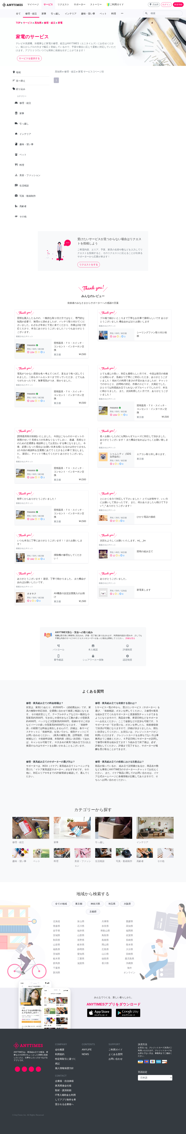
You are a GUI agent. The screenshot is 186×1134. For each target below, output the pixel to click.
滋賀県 (80, 963)
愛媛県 (129, 921)
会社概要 (59, 1049)
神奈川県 (95, 904)
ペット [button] (103, 13)
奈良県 (105, 926)
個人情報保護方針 (64, 1068)
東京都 (78, 904)
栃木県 (56, 958)
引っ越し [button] (55, 13)
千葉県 (56, 968)
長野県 (80, 940)
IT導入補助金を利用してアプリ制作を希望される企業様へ (65, 1100)
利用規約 (59, 1054)
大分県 (129, 949)
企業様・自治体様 (64, 1081)
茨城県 (56, 954)
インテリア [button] (70, 13)
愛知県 (80, 954)
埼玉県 (111, 904)
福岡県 (129, 930)
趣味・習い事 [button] (88, 13)
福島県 (56, 949)
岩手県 (56, 930)
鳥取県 (105, 935)
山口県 (105, 954)
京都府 (93, 911)
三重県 (80, 958)
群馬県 (56, 963)
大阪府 (127, 904)
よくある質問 (115, 1054)
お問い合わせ (115, 1059)
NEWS (85, 1054)
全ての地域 (61, 904)
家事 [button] (44, 13)
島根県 (105, 940)
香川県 (105, 963)
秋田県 (56, 940)
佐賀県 (129, 935)
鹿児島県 (129, 958)
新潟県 (56, 972)
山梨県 (80, 935)
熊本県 (129, 944)
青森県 (56, 926)
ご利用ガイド (115, 1049)
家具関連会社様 (63, 1085)
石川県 (80, 926)
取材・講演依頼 (63, 1090)
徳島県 (105, 958)
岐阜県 (80, 944)
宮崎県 (129, 954)
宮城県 (56, 935)
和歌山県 (105, 930)
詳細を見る (130, 638)
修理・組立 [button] (31, 13)
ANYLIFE (87, 1049)
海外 (129, 968)
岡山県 (105, 944)
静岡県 (80, 949)
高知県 (129, 926)
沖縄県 (129, 963)
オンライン (129, 972)
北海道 (56, 921)
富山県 (80, 921)
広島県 (105, 949)
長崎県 (129, 940)
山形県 (56, 944)
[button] (154, 4)
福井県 (80, 930)
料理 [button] (113, 13)
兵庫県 (105, 921)
